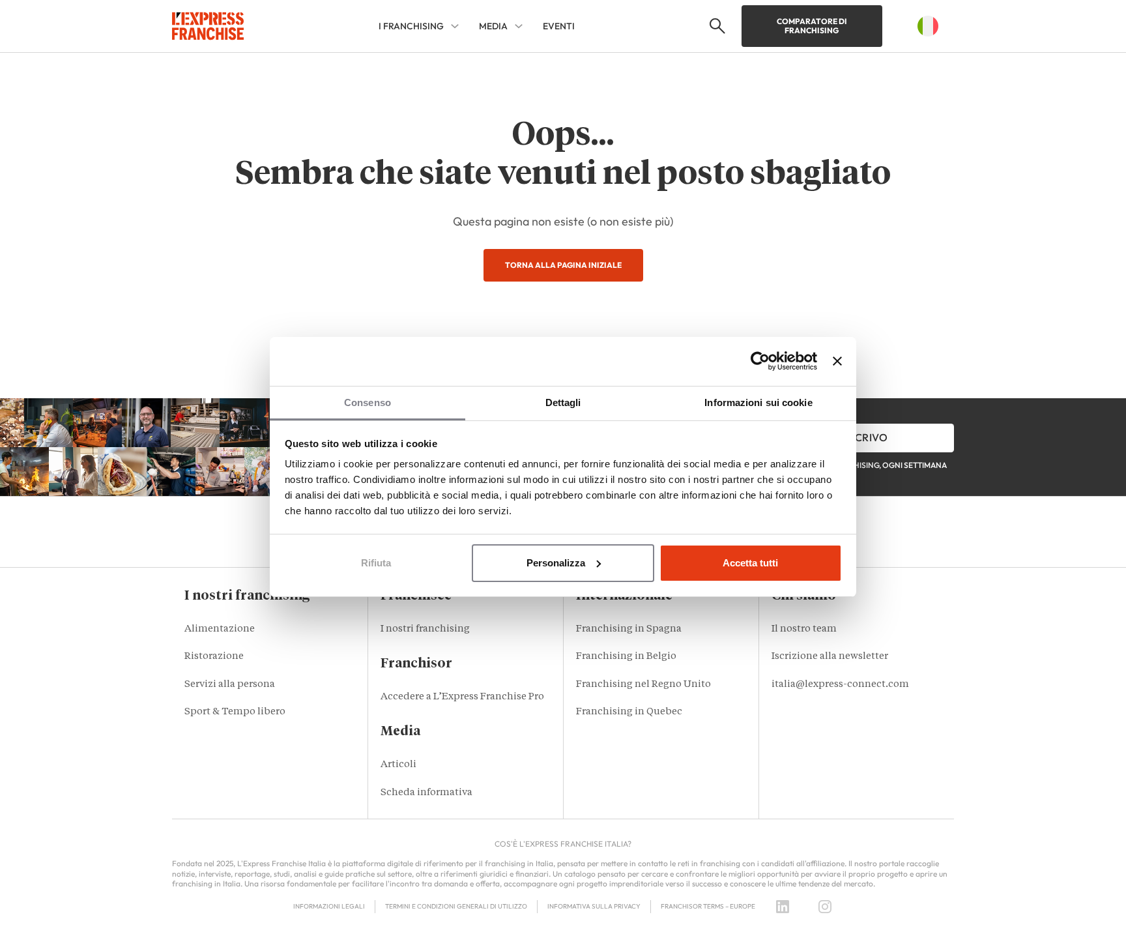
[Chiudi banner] (837, 361)
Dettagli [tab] (563, 402)
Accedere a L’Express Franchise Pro (462, 697)
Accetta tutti (750, 562)
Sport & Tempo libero (234, 712)
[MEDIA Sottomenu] (518, 26)
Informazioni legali (329, 906)
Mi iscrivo (859, 437)
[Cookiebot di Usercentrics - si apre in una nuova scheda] (760, 361)
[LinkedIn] (782, 906)
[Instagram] (825, 906)
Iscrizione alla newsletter (830, 657)
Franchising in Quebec (629, 712)
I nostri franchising (425, 629)
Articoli (398, 765)
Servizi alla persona (229, 685)
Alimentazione (219, 629)
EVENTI (559, 26)
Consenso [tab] (367, 402)
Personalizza (556, 562)
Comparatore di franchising (812, 25)
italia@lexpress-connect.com (840, 685)
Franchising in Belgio (626, 657)
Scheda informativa (426, 793)
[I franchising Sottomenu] (454, 26)
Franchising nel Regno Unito (643, 685)
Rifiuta (376, 562)
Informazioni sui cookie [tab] (758, 402)
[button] (716, 26)
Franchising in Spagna (629, 629)
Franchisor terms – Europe (708, 906)
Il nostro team (804, 629)
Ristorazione (214, 657)
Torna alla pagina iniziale (563, 265)
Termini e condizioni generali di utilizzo (456, 906)
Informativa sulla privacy (594, 906)
